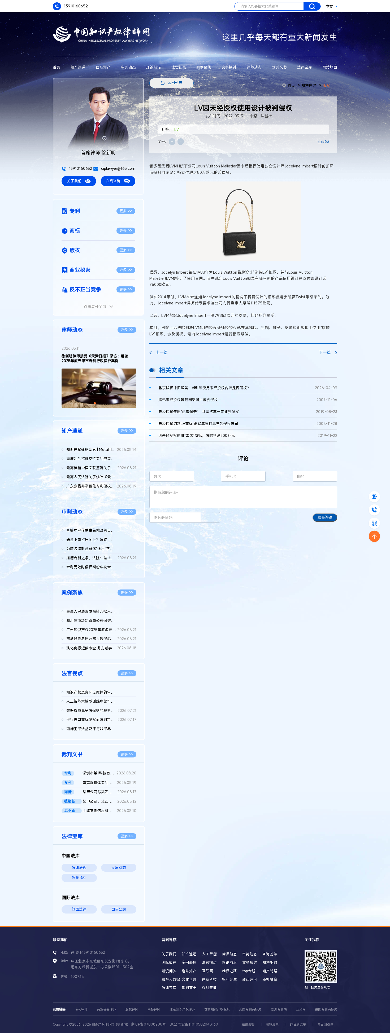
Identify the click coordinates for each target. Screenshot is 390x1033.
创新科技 (209, 979)
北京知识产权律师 (182, 1009)
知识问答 (169, 971)
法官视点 (178, 67)
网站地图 (329, 67)
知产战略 (269, 971)
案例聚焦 (203, 67)
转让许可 (249, 979)
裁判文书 (279, 67)
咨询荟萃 (269, 954)
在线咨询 (113, 181)
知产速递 (78, 67)
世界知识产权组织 (217, 1009)
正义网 (301, 1009)
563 (325, 141)
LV (176, 129)
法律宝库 (304, 67)
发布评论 (325, 517)
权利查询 (209, 987)
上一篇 (162, 352)
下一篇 (325, 352)
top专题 (248, 971)
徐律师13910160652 (88, 952)
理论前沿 (153, 67)
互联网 (207, 971)
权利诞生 (229, 979)
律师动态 (254, 67)
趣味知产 (189, 971)
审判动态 (128, 67)
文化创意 (189, 979)
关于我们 (74, 181)
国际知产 (103, 67)
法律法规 (79, 867)
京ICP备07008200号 (148, 1024)
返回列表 (174, 82)
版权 (326, 85)
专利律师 (81, 1009)
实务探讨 (229, 67)
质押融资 (269, 979)
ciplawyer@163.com (117, 168)
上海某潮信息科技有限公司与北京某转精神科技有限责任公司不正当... (109, 810)
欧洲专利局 (279, 1009)
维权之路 (229, 971)
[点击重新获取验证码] (210, 517)
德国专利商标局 (326, 1009)
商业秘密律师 (106, 1009)
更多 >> (125, 211)
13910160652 (75, 5)
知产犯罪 (269, 962)
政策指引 (79, 877)
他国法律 (79, 909)
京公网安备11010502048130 (194, 1024)
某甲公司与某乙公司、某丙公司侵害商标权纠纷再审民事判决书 (109, 792)
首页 (56, 67)
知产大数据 (171, 979)
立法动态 (118, 867)
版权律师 (131, 1009)
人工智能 (209, 954)
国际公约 (118, 909)
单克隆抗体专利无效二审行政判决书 (109, 782)
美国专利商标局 (250, 1009)
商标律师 (154, 1009)
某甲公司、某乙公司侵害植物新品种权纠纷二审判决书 (109, 801)
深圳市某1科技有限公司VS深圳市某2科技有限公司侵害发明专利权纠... (109, 773)
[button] (95, 403)
